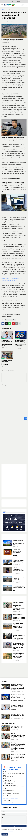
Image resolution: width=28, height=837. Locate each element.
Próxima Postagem (21, 385)
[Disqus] (14, 404)
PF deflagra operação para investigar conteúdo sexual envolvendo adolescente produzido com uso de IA (19, 606)
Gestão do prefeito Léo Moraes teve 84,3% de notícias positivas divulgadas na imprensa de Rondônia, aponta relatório (18, 687)
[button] (2, 5)
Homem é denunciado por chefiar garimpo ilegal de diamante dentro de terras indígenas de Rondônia (18, 656)
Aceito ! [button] (5, 834)
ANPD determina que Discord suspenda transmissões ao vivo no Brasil (18, 570)
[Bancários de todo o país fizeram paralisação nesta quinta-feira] (5, 716)
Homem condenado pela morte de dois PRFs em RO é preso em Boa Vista (19, 542)
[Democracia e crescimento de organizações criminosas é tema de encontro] (7, 552)
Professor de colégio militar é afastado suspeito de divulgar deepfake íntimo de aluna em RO (18, 626)
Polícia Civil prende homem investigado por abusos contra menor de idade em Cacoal (19, 636)
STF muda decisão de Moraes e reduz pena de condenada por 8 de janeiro (19, 588)
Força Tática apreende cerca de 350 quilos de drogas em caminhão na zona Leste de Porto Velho (19, 645)
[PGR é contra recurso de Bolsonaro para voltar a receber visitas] (7, 562)
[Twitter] (6, 323)
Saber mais (10, 831)
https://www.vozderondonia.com (10, 798)
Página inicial (4, 9)
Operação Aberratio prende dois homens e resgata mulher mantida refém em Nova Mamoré (19, 616)
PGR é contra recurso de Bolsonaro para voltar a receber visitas (18, 561)
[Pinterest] (13, 323)
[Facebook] (2, 323)
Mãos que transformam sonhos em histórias (17, 726)
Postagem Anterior (6, 385)
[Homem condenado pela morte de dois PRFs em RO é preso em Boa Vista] (7, 543)
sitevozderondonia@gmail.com (10, 802)
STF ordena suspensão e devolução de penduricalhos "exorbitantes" (18, 579)
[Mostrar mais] (19, 323)
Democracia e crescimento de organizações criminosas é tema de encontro (18, 552)
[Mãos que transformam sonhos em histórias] (5, 728)
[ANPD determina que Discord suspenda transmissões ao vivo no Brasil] (7, 570)
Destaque (11, 9)
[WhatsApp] (9, 323)
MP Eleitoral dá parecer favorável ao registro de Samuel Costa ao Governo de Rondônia (6, 343)
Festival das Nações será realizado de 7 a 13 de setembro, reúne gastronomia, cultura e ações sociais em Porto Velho (20, 344)
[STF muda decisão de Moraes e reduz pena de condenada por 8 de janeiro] (7, 588)
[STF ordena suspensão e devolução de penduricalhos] (7, 579)
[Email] (16, 323)
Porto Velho (13, 319)
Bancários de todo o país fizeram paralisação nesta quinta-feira (6, 362)
